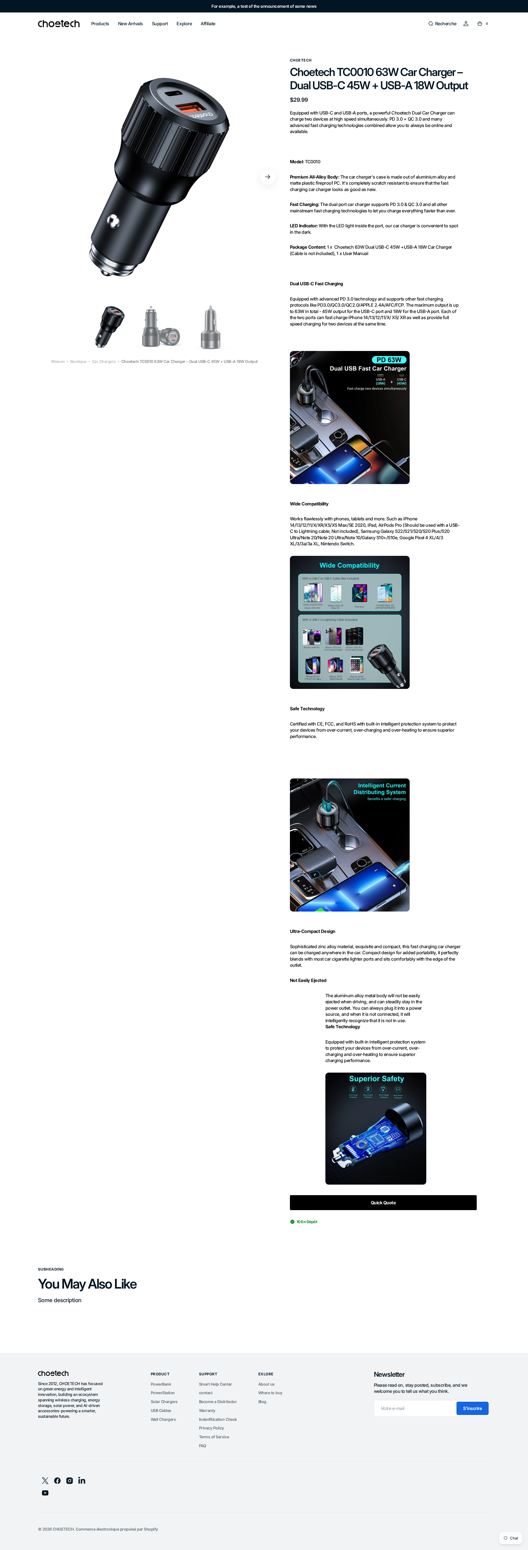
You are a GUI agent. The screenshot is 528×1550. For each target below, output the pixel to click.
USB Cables (161, 1410)
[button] (442, 23)
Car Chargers (104, 361)
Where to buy (270, 1392)
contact (206, 1392)
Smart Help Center (215, 1384)
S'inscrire (472, 1408)
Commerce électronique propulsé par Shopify (117, 1529)
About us (266, 1384)
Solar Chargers (164, 1401)
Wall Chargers (163, 1419)
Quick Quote (383, 1202)
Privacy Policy (211, 1428)
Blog (262, 1401)
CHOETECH (63, 1529)
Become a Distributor (218, 1401)
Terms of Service (214, 1436)
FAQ (202, 1445)
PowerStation (163, 1392)
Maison (58, 361)
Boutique (78, 361)
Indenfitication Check (218, 1419)
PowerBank (161, 1384)
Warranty (207, 1410)
